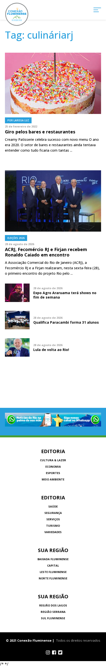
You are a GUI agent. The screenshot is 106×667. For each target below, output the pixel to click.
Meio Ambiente (53, 479)
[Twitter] (60, 652)
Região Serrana (53, 612)
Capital (53, 565)
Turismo (53, 525)
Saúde (53, 506)
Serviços (53, 519)
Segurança (53, 513)
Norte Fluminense (53, 578)
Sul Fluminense (53, 618)
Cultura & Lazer (53, 460)
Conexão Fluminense (17, 14)
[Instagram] (48, 652)
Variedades (53, 532)
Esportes (53, 473)
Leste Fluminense (53, 572)
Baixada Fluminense (53, 559)
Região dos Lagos (53, 605)
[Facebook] (54, 652)
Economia (53, 466)
